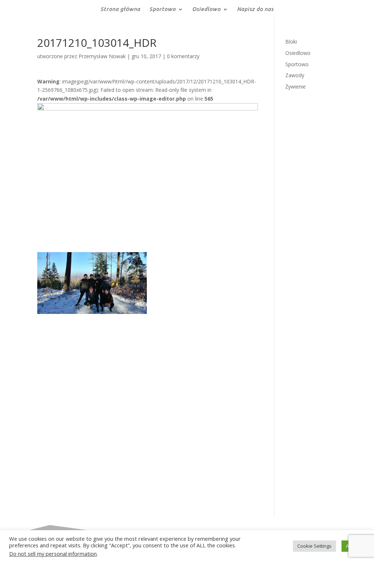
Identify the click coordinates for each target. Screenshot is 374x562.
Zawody (294, 75)
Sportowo (162, 9)
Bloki (291, 41)
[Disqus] (147, 405)
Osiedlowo (206, 9)
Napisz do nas (255, 9)
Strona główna (120, 9)
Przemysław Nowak (102, 56)
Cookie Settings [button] (314, 546)
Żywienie (295, 86)
